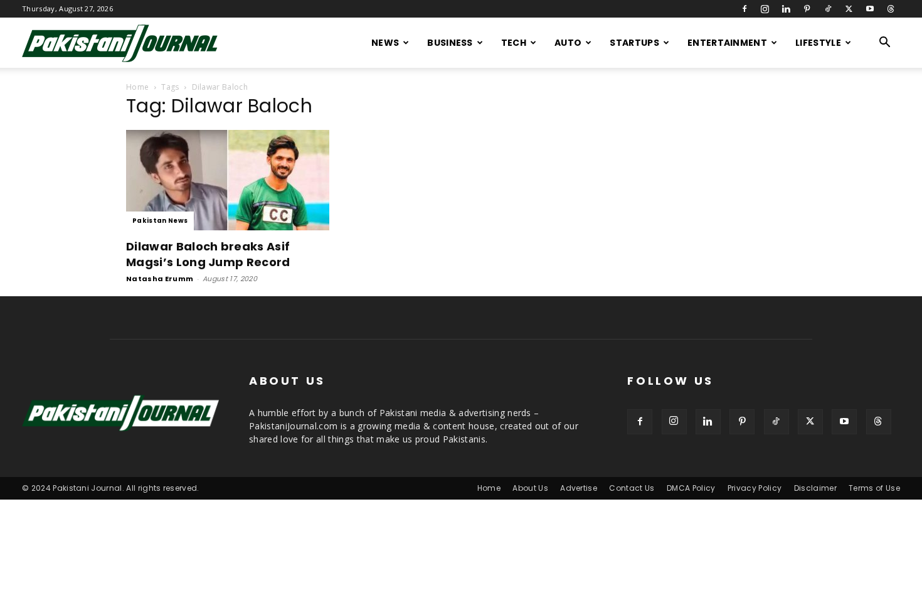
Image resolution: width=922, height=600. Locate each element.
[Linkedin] (785, 9)
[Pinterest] (807, 9)
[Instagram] (765, 9)
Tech (513, 42)
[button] (885, 44)
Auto (567, 42)
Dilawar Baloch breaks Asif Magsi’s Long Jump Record (208, 254)
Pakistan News (160, 220)
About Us (530, 488)
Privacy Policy (755, 488)
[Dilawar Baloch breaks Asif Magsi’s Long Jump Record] (227, 180)
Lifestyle (818, 42)
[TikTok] (828, 9)
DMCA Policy (691, 488)
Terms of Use (874, 488)
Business (450, 42)
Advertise (578, 488)
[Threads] (890, 9)
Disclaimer (815, 488)
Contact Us (631, 488)
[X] (848, 9)
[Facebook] (744, 9)
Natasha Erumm (159, 279)
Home (137, 87)
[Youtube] (870, 9)
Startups (634, 42)
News (385, 42)
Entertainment (727, 42)
